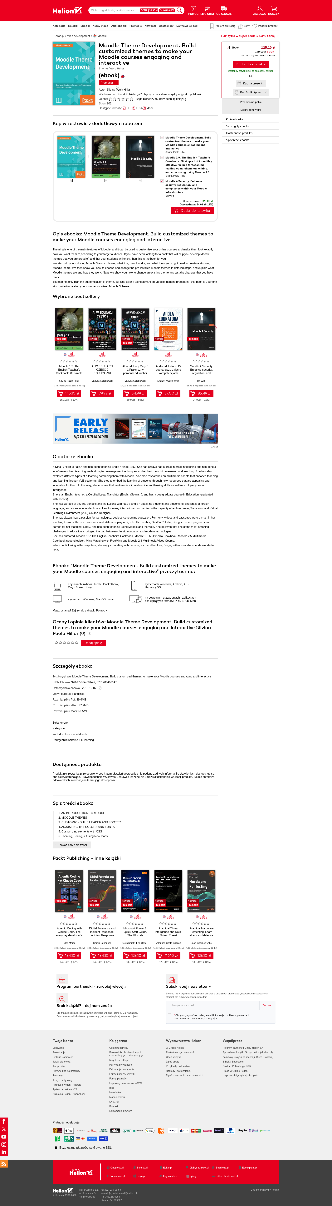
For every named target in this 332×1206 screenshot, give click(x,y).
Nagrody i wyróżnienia (178, 1070)
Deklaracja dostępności (122, 1069)
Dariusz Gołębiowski (102, 380)
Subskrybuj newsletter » (188, 986)
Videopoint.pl (117, 1176)
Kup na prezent (252, 83)
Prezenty (58, 1075)
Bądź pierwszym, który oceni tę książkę (161, 98)
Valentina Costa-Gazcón (168, 943)
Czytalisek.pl (170, 1176)
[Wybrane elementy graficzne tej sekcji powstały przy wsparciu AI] (217, 447)
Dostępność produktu (239, 133)
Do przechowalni (251, 109)
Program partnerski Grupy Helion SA (243, 1047)
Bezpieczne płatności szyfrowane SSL (85, 1147)
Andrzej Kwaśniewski (168, 380)
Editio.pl (167, 1167)
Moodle (83, 734)
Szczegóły (237, 126)
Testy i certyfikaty (63, 1080)
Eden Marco (69, 943)
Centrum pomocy (118, 1047)
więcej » (212, 1018)
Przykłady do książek (178, 1066)
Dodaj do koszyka (250, 64)
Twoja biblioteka (61, 1061)
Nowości (150, 25)
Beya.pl (141, 1176)
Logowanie (58, 1047)
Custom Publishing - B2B (237, 1066)
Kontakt (113, 1106)
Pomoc (100, 610)
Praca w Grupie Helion (235, 1070)
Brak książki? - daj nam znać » (84, 1005)
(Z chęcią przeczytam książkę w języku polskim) (170, 94)
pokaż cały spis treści (73, 845)
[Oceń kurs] (66, 642)
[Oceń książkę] (121, 98)
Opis (234, 119)
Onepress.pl (117, 1167)
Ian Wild (169, 195)
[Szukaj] (179, 10)
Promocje (135, 25)
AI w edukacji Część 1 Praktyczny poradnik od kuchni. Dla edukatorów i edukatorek (135, 373)
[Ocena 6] (131, 99)
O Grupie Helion (175, 1047)
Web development (64, 734)
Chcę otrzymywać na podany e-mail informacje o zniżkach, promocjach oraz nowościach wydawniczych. (211, 1016)
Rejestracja (59, 1052)
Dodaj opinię (93, 643)
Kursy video (100, 25)
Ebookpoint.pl (249, 1167)
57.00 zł (171, 393)
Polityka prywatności (120, 1064)
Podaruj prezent (267, 25)
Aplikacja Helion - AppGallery (69, 1094)
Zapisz (266, 1005)
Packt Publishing (128, 94)
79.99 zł (105, 393)
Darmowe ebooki (187, 25)
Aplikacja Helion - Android (67, 1084)
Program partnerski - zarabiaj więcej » (91, 986)
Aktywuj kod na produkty (66, 1070)
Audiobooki (119, 25)
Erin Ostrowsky (144, 943)
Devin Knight (128, 943)
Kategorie (59, 25)
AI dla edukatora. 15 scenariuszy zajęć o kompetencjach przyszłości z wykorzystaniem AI (168, 373)
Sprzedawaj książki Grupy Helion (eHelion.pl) (248, 1052)
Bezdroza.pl (222, 1167)
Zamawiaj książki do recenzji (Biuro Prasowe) (248, 1057)
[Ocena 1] (110, 99)
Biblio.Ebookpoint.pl (227, 1176)
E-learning (87, 739)
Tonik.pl (275, 1189)
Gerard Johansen (102, 943)
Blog (111, 1087)
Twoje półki (59, 1066)
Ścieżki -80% (167, 10)
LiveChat (114, 1101)
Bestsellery (166, 25)
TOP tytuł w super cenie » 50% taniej (248, 36)
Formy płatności (118, 1078)
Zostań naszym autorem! (180, 1052)
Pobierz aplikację (225, 25)
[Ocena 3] (118, 99)
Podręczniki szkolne (65, 739)
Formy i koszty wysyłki (122, 1074)
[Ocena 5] (127, 99)
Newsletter (115, 1092)
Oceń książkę (173, 1057)
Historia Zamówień (63, 1057)
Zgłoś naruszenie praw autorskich (184, 1075)
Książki (73, 25)
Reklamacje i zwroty (120, 1110)
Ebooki (85, 25)
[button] (215, 328)
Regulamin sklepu (119, 1060)
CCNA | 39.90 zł (149, 10)
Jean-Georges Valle (201, 943)
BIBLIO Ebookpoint (233, 1061)
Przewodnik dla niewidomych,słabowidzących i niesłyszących (127, 1054)
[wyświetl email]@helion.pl (123, 1193)
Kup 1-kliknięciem (251, 92)
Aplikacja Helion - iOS (65, 1089)
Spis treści (237, 140)
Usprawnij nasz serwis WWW (125, 1083)
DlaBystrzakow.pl (199, 1167)
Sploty (193, 1176)
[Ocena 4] (123, 99)
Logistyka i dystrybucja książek (240, 1075)
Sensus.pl (142, 1167)
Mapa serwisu (117, 1097)
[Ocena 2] (114, 99)
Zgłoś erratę (60, 722)
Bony (247, 25)
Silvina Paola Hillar (118, 89)
